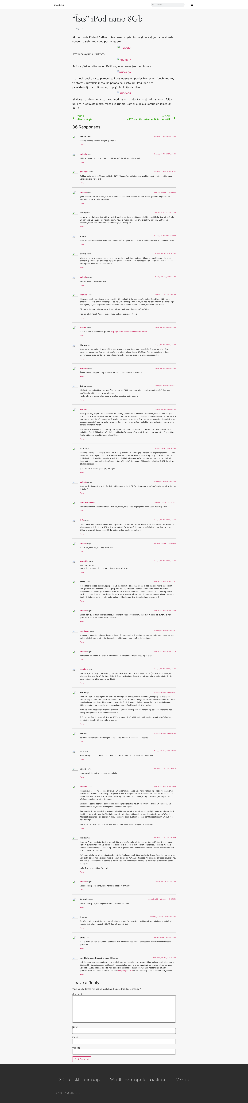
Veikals (182, 1079)
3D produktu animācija (79, 1079)
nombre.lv (84, 631)
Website (76, 1048)
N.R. (82, 520)
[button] (192, 5)
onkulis (83, 154)
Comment (78, 994)
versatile (84, 561)
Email (75, 1037)
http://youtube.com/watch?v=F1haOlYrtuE (129, 331)
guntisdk (84, 172)
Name (75, 1027)
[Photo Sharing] (124, 47)
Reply (82, 145)
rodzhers (84, 669)
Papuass (84, 368)
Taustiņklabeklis (87, 502)
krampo (83, 295)
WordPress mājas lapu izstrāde (138, 1079)
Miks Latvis (59, 4)
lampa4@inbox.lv (125, 970)
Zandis (83, 327)
